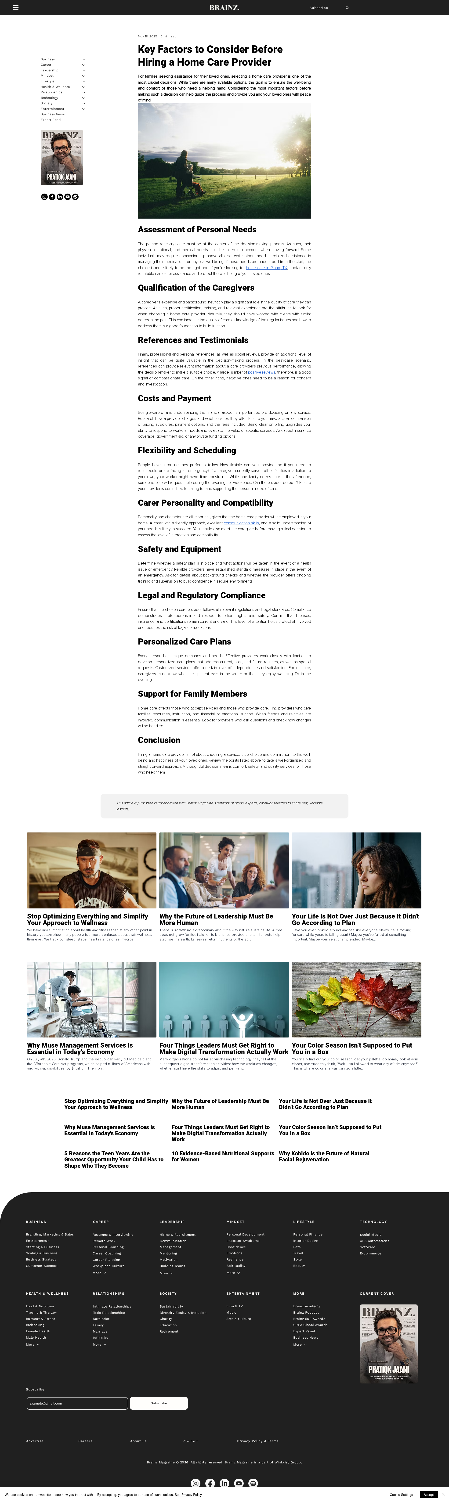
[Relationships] (84, 92)
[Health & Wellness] (84, 87)
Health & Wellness (55, 87)
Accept (429, 1494)
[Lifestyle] (84, 81)
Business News (53, 114)
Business (48, 59)
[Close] (443, 1494)
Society (46, 103)
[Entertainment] (84, 109)
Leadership (49, 70)
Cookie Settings (401, 1494)
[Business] (84, 59)
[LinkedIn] (60, 197)
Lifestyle (47, 81)
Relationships (51, 92)
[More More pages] (105, 1273)
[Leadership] (84, 70)
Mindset (47, 76)
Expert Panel (51, 120)
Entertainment (52, 109)
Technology (49, 98)
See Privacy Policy (188, 1494)
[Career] (84, 65)
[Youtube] (67, 197)
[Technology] (84, 98)
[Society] (84, 103)
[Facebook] (52, 197)
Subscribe (319, 8)
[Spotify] (75, 197)
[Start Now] (91, 936)
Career (46, 65)
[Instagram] (44, 197)
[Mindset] (84, 76)
